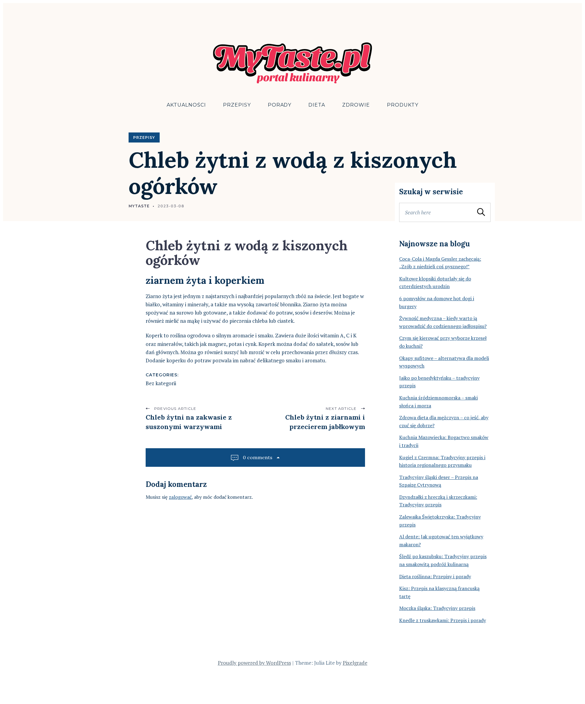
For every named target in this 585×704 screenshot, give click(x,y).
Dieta (316, 105)
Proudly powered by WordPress (254, 662)
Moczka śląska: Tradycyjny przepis (437, 608)
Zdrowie (356, 105)
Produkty (402, 105)
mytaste (139, 206)
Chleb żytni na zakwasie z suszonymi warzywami (189, 422)
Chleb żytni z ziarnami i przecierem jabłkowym (325, 422)
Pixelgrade (355, 662)
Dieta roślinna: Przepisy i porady (435, 576)
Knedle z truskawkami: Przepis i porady (442, 620)
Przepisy (237, 105)
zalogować (180, 497)
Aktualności (186, 105)
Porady (280, 105)
